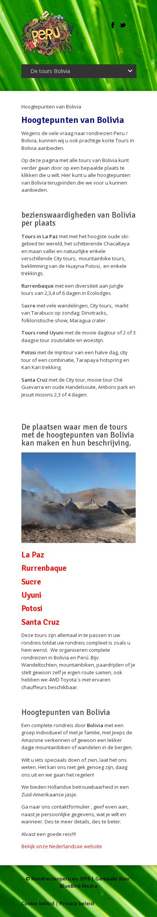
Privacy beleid (76, 903)
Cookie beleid (37, 903)
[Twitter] (123, 25)
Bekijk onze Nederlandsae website (62, 846)
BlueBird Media (79, 885)
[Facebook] (113, 25)
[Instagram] (133, 25)
